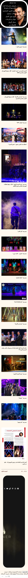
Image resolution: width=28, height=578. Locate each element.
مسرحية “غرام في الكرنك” (20, 323)
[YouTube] (7, 489)
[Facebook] (18, 489)
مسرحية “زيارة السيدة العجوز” (20, 374)
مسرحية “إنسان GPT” (22, 122)
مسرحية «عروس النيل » (21, 46)
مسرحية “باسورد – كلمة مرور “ (19, 253)
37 (22, 471)
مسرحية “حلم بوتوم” (22, 422)
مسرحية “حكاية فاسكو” (21, 277)
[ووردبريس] (2, 489)
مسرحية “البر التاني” (22, 231)
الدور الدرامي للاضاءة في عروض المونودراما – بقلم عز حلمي (15, 463)
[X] (4, 489)
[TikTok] (10, 489)
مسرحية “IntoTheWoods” (20, 302)
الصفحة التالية (4, 471)
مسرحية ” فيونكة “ (22, 398)
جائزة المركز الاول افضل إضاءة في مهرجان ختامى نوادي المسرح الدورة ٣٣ (14, 348)
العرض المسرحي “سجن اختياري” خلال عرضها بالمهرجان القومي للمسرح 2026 (14, 71)
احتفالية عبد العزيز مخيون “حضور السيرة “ (17, 144)
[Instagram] (15, 489)
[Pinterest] (13, 489)
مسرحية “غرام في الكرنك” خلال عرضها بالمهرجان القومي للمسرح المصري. (15, 97)
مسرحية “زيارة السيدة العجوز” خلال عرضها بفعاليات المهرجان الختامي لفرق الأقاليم (15, 185)
